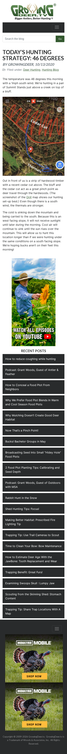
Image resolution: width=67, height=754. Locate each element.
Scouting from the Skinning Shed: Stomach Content (33, 596)
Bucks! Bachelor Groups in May (25, 441)
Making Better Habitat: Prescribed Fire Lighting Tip (30, 522)
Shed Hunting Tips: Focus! (22, 509)
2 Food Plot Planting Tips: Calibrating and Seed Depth (32, 469)
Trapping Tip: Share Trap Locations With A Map (32, 611)
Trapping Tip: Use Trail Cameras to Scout (32, 535)
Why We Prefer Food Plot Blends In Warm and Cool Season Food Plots (32, 402)
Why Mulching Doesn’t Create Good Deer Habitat (32, 417)
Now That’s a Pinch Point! (21, 430)
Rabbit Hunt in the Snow (21, 498)
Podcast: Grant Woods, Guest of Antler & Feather (31, 372)
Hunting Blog (50, 69)
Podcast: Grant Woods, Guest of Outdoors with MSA (32, 485)
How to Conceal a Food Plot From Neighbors (27, 387)
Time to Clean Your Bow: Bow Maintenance (33, 546)
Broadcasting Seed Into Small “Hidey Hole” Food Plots (33, 454)
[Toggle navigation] (57, 27)
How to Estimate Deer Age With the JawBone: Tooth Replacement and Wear (31, 559)
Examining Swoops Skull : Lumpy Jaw (29, 583)
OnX (29, 197)
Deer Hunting (31, 69)
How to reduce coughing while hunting (30, 359)
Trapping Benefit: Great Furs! (23, 572)
